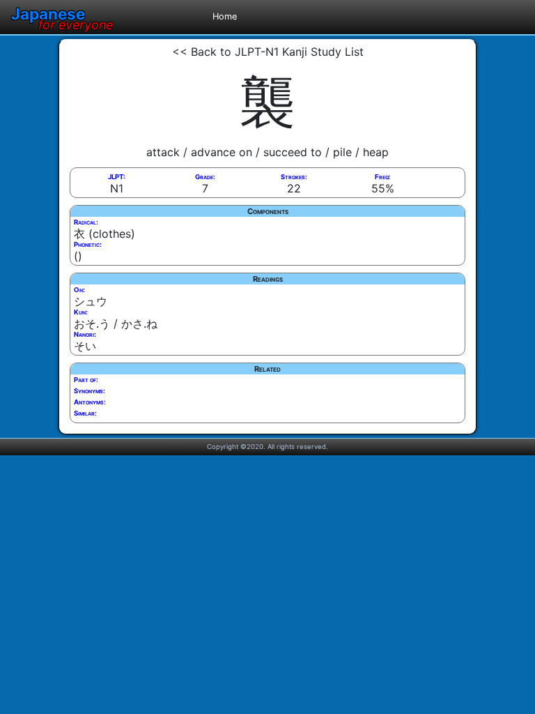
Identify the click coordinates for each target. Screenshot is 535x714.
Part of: (86, 379)
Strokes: (294, 177)
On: (79, 290)
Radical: (86, 222)
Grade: (205, 177)
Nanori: (85, 334)
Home (224, 16)
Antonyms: (90, 402)
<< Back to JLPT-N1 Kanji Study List (268, 52)
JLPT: (116, 177)
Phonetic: (88, 244)
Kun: (81, 312)
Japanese (62, 13)
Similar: (85, 413)
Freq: (383, 177)
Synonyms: (89, 391)
